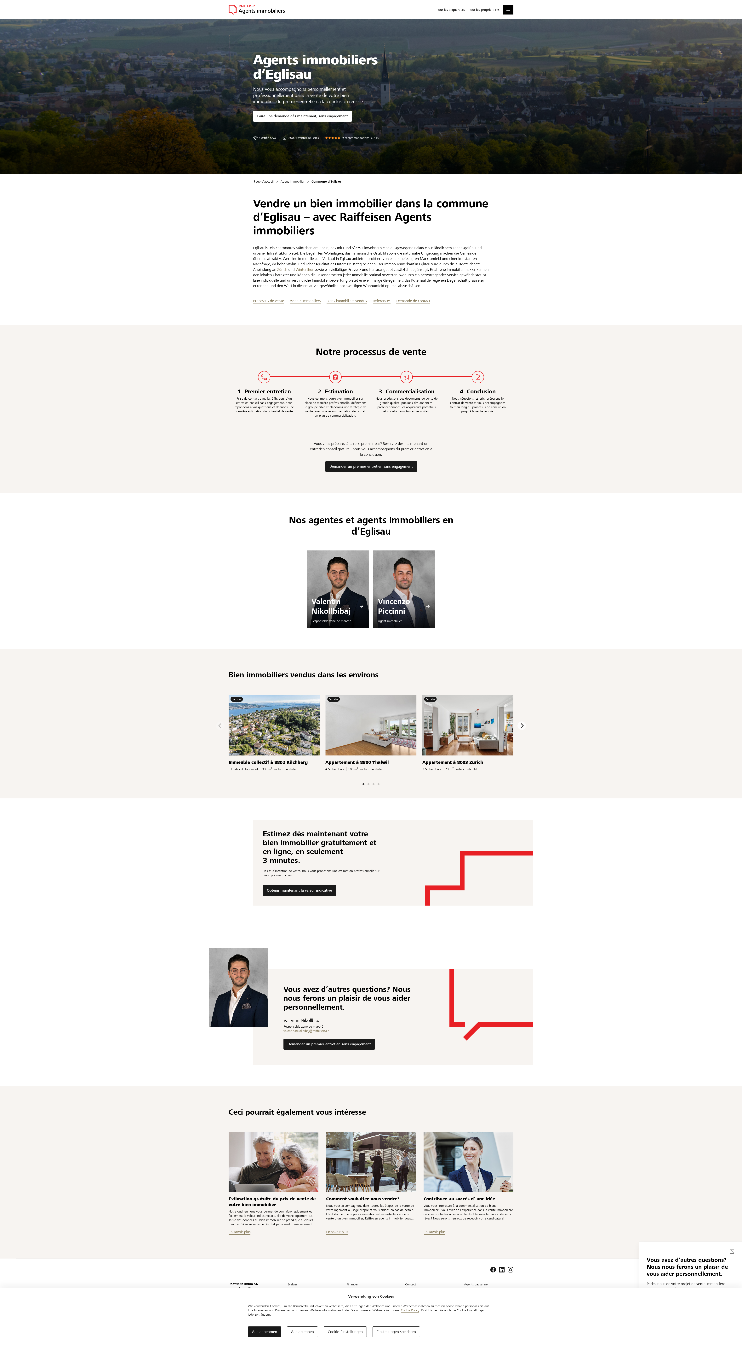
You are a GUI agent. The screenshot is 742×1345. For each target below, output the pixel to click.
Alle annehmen (264, 1332)
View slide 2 (368, 784)
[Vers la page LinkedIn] (502, 1270)
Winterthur (305, 269)
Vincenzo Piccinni (394, 606)
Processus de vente (268, 301)
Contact (410, 1284)
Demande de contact (413, 301)
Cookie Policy (410, 1310)
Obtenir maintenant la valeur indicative (299, 890)
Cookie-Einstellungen (345, 1332)
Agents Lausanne (476, 1284)
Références (382, 301)
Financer (352, 1284)
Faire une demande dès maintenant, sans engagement (302, 116)
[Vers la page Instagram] (510, 1270)
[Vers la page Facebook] (493, 1270)
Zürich (282, 269)
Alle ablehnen (302, 1332)
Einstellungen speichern (396, 1332)
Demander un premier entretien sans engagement (371, 466)
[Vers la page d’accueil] (257, 10)
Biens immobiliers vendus (347, 301)
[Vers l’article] (273, 1162)
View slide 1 (363, 784)
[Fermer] (732, 1251)
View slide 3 (373, 784)
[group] (264, 138)
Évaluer (292, 1284)
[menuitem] (450, 10)
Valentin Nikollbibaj (331, 606)
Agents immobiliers (305, 301)
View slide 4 (379, 784)
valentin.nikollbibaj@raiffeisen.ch (306, 1031)
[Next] (521, 725)
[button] (508, 10)
